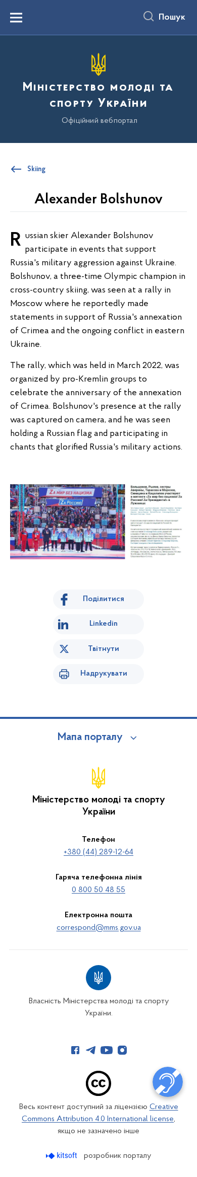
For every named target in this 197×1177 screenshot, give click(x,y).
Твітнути (103, 649)
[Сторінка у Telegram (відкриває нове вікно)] (91, 1050)
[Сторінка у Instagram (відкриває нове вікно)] (122, 1050)
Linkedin (103, 624)
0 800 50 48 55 (98, 890)
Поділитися (103, 599)
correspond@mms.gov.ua (99, 928)
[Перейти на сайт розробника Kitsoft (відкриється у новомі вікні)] (62, 1155)
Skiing (36, 169)
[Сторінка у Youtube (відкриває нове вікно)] (107, 1050)
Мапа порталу (90, 737)
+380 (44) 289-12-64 (98, 852)
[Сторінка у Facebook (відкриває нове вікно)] (75, 1050)
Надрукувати (103, 674)
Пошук (172, 17)
